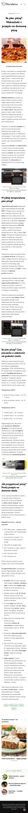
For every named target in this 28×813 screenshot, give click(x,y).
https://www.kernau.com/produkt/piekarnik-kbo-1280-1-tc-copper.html (16, 190)
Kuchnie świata (14, 705)
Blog (18, 13)
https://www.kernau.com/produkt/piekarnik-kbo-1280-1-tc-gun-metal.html (16, 342)
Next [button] (25, 719)
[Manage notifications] (24, 810)
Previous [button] (22, 719)
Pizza (14, 708)
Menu (25, 4)
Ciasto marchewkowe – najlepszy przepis (14, 758)
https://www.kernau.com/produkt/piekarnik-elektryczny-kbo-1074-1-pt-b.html (16, 477)
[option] (14, 743)
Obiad (21, 705)
